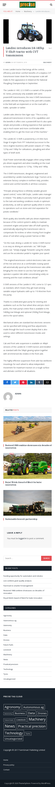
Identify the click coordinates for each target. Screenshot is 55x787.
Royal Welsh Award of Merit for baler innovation (23, 483)
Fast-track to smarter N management (18, 585)
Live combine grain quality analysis (17, 581)
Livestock (7, 650)
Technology (8, 669)
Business (7, 630)
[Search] (51, 5)
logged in (22, 538)
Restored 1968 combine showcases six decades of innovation (28, 446)
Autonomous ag (9, 620)
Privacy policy (8, 765)
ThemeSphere (24, 783)
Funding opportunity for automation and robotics (23, 576)
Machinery (47, 62)
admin (8, 62)
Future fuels (8, 645)
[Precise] (27, 4)
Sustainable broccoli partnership (21, 519)
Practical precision (10, 664)
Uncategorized (9, 679)
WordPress (45, 783)
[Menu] (4, 5)
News (5, 659)
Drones (6, 640)
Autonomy (7, 625)
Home (5, 760)
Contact (6, 769)
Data (5, 635)
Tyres (5, 674)
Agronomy (7, 615)
